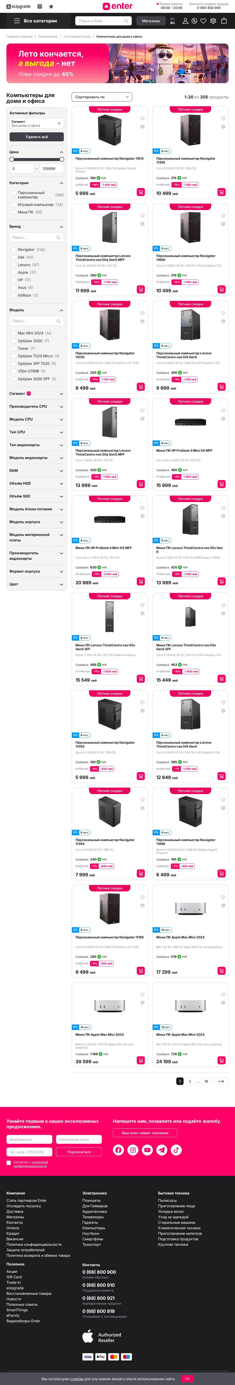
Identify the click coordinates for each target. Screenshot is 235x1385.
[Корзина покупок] (224, 20)
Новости (13, 1299)
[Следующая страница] (221, 1081)
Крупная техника (173, 1244)
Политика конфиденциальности (34, 1244)
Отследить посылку (23, 1206)
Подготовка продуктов (178, 1239)
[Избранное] (203, 21)
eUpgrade (15, 1288)
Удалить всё (37, 136)
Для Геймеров (95, 1206)
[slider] (11, 159)
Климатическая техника (179, 1228)
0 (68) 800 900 (99, 1272)
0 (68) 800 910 (98, 1285)
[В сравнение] (142, 126)
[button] (36, 152)
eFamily (13, 1315)
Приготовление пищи (176, 1206)
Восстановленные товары (29, 1293)
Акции (11, 1271)
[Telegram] (161, 1150)
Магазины (15, 1217)
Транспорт (91, 1244)
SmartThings (17, 1310)
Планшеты (91, 1200)
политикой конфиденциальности (31, 1164)
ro (172, 19)
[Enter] (117, 6)
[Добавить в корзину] (141, 192)
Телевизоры (93, 1217)
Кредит (12, 1233)
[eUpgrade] (18, 6)
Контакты (14, 1222)
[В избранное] (142, 118)
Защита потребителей (25, 1250)
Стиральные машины (177, 1222)
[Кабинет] (185, 21)
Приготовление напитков (180, 1233)
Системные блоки (77, 36)
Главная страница (19, 36)
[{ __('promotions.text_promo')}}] (194, 21)
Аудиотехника (94, 1211)
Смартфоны (92, 1239)
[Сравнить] (213, 20)
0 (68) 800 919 (98, 1311)
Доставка (14, 1211)
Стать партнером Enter (26, 1200)
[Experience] (51, 6)
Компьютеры (48, 36)
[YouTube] (147, 1150)
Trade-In (13, 1282)
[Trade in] (39, 6)
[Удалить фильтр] (59, 123)
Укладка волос (171, 1211)
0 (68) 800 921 (98, 1298)
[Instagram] (132, 1150)
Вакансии (14, 1239)
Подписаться (79, 1152)
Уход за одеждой (173, 1217)
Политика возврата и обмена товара (38, 1255)
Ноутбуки (90, 1233)
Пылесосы (167, 1200)
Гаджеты (90, 1222)
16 (206, 1081)
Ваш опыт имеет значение (145, 1133)
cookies (77, 1379)
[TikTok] (176, 1150)
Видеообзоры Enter (23, 1321)
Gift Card (14, 1277)
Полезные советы (22, 1304)
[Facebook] (118, 1150)
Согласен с (31, 1164)
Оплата (12, 1228)
